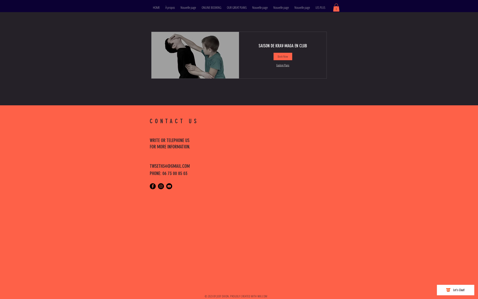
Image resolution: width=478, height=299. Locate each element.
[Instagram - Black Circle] (161, 186)
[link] (282, 46)
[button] (336, 8)
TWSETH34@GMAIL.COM (170, 166)
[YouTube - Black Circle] (169, 186)
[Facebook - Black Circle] (153, 186)
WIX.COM (262, 296)
